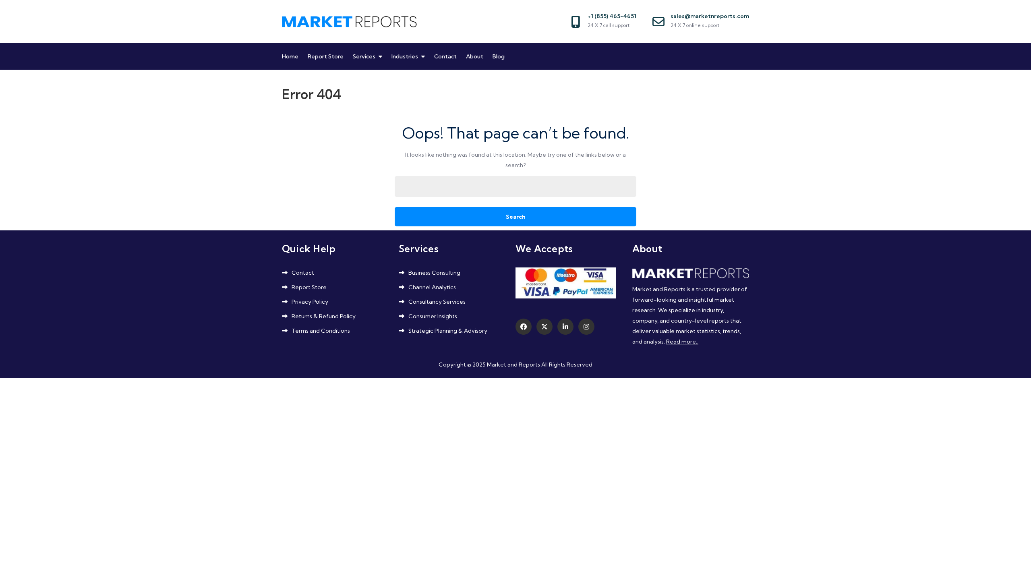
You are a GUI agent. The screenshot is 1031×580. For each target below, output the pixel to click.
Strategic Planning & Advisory (447, 330)
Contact (445, 56)
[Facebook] (524, 327)
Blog (499, 56)
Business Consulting (434, 272)
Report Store (326, 56)
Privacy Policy (310, 301)
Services (364, 56)
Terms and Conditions (321, 330)
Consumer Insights (432, 316)
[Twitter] (544, 327)
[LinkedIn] (565, 327)
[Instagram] (586, 327)
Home (290, 56)
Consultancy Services (437, 301)
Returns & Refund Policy (324, 316)
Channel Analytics (432, 287)
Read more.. (682, 341)
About (474, 56)
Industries (404, 56)
